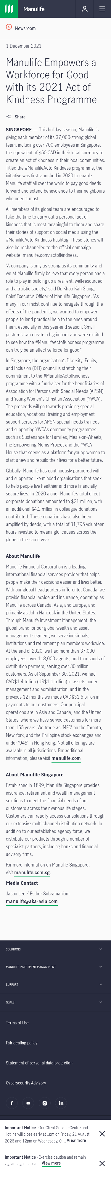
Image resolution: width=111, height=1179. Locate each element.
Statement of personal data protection (39, 1063)
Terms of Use (17, 1023)
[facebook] (13, 1106)
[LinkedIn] (62, 1106)
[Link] (9, 9)
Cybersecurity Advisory (26, 1083)
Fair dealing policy (22, 1043)
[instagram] (46, 1106)
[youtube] (29, 1106)
